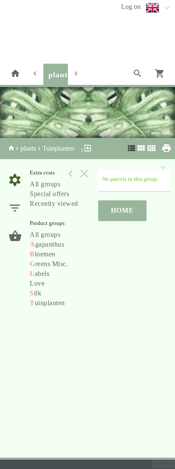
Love (37, 283)
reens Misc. (49, 263)
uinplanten (47, 302)
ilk (35, 293)
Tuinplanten (58, 148)
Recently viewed (54, 203)
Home (122, 210)
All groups (45, 184)
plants (59, 74)
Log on (131, 6)
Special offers (49, 193)
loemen (43, 254)
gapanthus (47, 244)
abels (39, 273)
